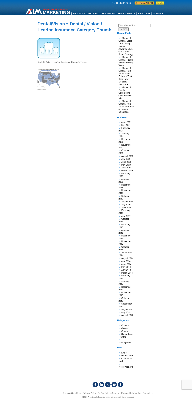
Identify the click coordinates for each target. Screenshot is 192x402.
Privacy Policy (89, 393)
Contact (158, 13)
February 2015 (124, 226)
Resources (108, 13)
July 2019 (125, 204)
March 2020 (127, 170)
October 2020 (123, 151)
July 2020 (125, 158)
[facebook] (95, 384)
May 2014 (126, 266)
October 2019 (123, 197)
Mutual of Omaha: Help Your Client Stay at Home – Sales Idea (126, 106)
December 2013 (124, 288)
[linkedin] (101, 384)
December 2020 (124, 140)
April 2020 (126, 167)
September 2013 (125, 305)
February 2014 (124, 277)
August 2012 (127, 315)
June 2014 (126, 263)
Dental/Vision (51, 23)
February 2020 (124, 175)
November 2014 (124, 242)
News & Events (126, 13)
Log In (160, 3)
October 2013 (123, 299)
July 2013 (125, 312)
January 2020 (123, 180)
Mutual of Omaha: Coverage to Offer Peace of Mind (125, 93)
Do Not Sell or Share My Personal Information (119, 393)
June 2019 (126, 207)
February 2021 (124, 129)
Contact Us (148, 393)
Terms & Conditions (72, 393)
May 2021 (126, 124)
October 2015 (123, 220)
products (79, 13)
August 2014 (127, 258)
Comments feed (125, 360)
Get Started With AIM (144, 3)
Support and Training (125, 335)
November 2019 (124, 191)
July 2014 (125, 260)
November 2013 (124, 294)
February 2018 (124, 211)
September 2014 (125, 254)
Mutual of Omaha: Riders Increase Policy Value (125, 61)
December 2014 (124, 237)
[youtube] (114, 384)
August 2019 (127, 201)
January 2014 (123, 282)
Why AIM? (93, 13)
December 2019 (124, 186)
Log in (124, 352)
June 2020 (126, 161)
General (125, 328)
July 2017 (125, 215)
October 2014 (123, 248)
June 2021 (126, 121)
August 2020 (127, 155)
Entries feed (127, 355)
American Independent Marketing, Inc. (103, 397)
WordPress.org (125, 366)
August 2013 (127, 309)
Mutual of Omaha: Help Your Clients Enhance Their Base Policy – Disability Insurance (125, 76)
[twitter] (108, 384)
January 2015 (123, 231)
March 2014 (127, 272)
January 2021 (123, 135)
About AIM (144, 13)
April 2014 (126, 269)
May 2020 (126, 164)
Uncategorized (125, 342)
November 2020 (124, 146)
